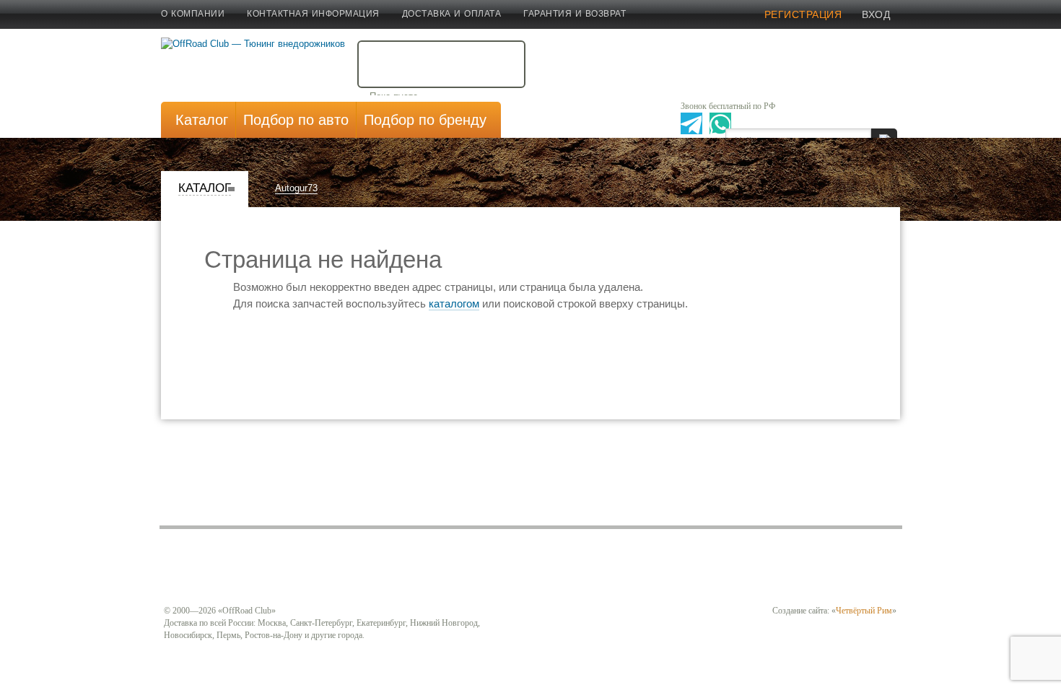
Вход (876, 14)
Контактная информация (313, 14)
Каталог (204, 188)
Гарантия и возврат (574, 14)
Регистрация (803, 14)
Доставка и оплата (452, 14)
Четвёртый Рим (864, 611)
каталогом (454, 303)
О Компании (192, 14)
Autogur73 (296, 188)
